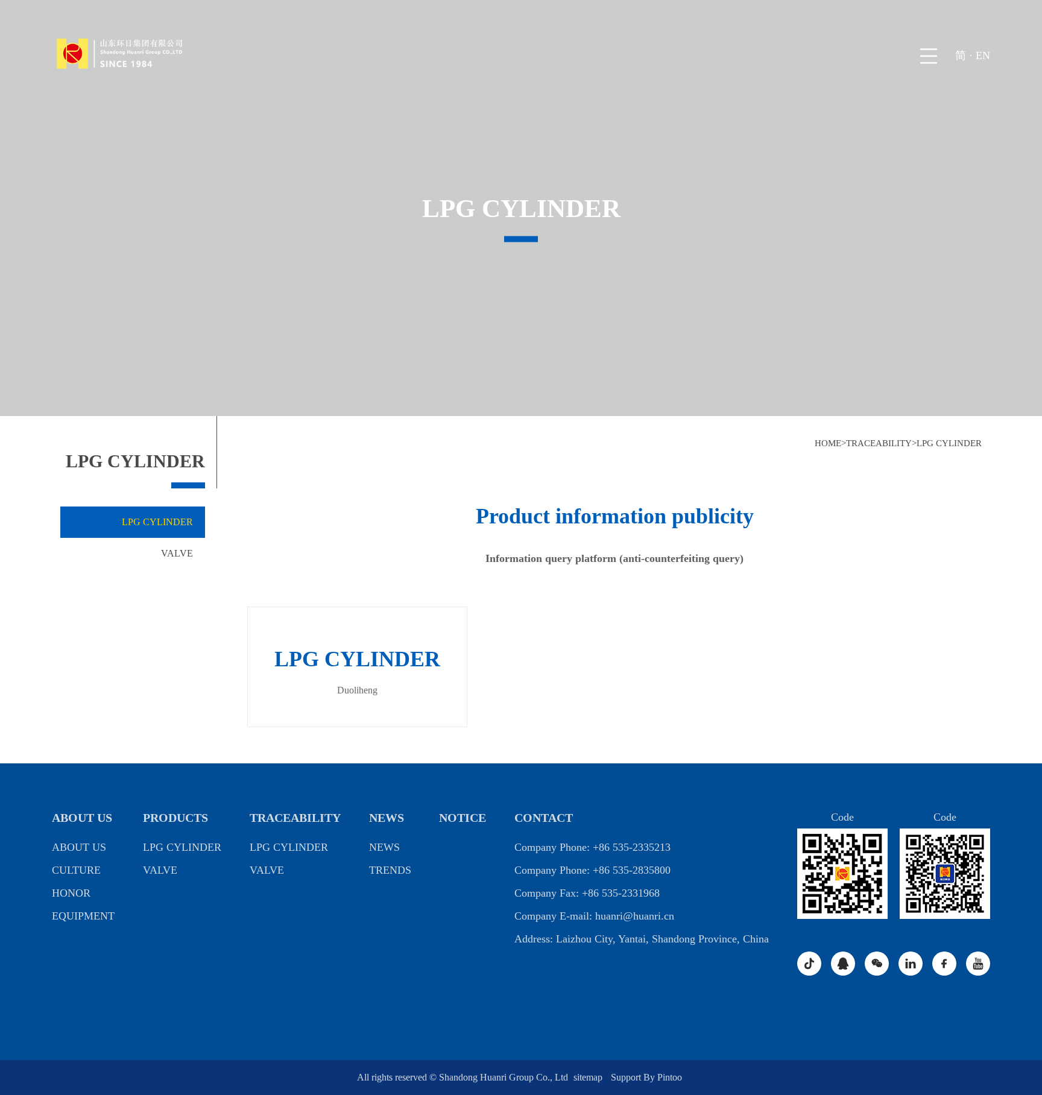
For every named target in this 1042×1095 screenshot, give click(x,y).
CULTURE (76, 870)
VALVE (177, 553)
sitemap (589, 1077)
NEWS (386, 818)
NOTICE (462, 818)
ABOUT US (82, 818)
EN (983, 55)
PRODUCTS (175, 818)
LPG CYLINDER (949, 443)
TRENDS (390, 870)
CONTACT (543, 818)
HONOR (71, 893)
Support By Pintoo (646, 1077)
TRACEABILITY (879, 443)
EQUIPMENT (83, 915)
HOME (828, 443)
